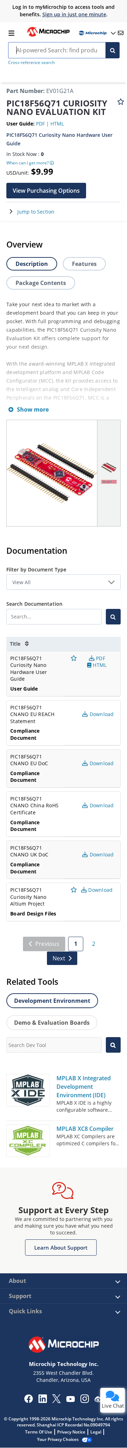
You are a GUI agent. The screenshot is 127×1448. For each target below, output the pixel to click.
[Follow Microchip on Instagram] (84, 1401)
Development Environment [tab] (52, 1001)
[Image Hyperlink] (48, 35)
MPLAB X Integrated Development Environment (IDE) (83, 1086)
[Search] (112, 50)
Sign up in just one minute (74, 14)
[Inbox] (120, 33)
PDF (41, 123)
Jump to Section (35, 211)
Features (84, 264)
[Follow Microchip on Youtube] (70, 1399)
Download (100, 889)
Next (59, 958)
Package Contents (41, 283)
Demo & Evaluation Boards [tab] (52, 1023)
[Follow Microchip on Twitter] (56, 1401)
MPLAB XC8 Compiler (85, 1129)
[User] (96, 33)
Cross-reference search (31, 62)
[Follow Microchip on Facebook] (28, 1401)
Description (32, 264)
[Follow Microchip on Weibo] (98, 1400)
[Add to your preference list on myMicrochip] (120, 105)
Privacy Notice (71, 1432)
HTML (57, 123)
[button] (46, 190)
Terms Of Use (38, 1432)
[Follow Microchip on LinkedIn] (42, 1401)
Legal (95, 1432)
